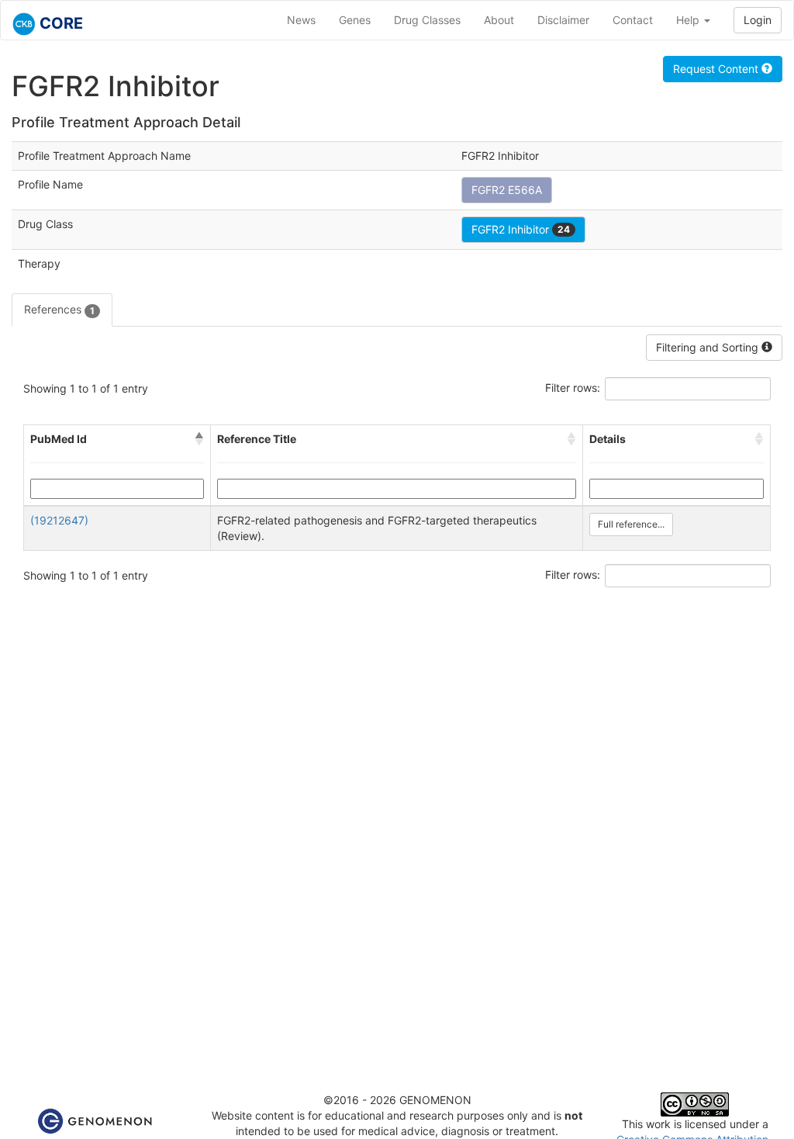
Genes (355, 19)
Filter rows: (572, 387)
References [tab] (59, 309)
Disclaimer (563, 19)
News (301, 19)
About (499, 19)
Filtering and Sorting (708, 347)
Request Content (717, 68)
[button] (199, 439)
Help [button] (689, 19)
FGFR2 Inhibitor (520, 229)
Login (758, 19)
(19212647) (59, 520)
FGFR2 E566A (506, 189)
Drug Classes (427, 19)
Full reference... (631, 524)
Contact (633, 19)
